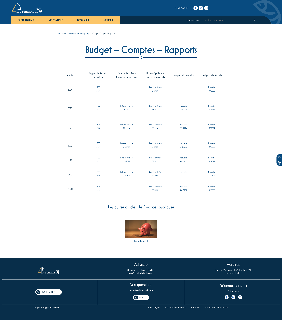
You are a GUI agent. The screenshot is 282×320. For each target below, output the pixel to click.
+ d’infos (108, 20)
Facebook (195, 8)
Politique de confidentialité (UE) (175, 307)
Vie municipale (26, 20)
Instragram (201, 8)
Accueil (61, 33)
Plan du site (195, 307)
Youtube (206, 8)
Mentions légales (154, 307)
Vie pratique (56, 20)
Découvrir (83, 20)
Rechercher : (193, 20)
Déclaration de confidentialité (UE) (216, 307)
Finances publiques (84, 33)
